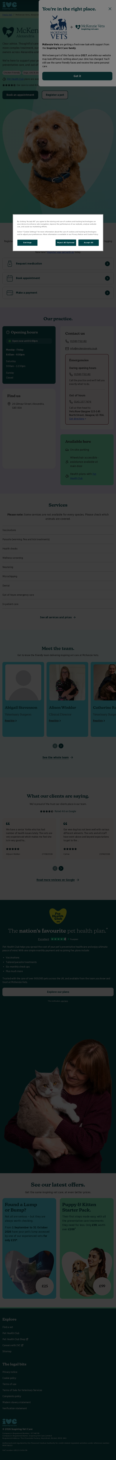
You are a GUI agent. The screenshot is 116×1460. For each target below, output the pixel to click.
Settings (27, 242)
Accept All (88, 242)
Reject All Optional (65, 242)
